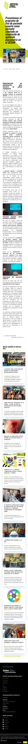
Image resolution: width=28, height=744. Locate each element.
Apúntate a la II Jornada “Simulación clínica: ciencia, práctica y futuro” (13, 471)
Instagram (6, 726)
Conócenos (5, 681)
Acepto (25, 742)
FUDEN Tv (5, 689)
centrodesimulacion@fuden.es (9, 711)
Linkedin (6, 720)
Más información (4, 740)
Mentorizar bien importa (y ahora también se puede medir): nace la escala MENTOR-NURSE (13, 607)
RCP (3, 685)
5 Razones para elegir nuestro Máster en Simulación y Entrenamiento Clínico (13, 370)
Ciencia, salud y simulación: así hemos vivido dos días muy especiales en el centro (13, 572)
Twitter (5, 724)
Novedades (5, 691)
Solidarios (5, 687)
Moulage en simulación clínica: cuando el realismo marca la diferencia (13, 437)
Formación (5, 683)
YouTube (6, 728)
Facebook (6, 722)
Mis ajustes (20, 742)
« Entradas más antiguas (12, 656)
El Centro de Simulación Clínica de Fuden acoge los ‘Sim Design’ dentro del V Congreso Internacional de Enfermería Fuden (14, 508)
